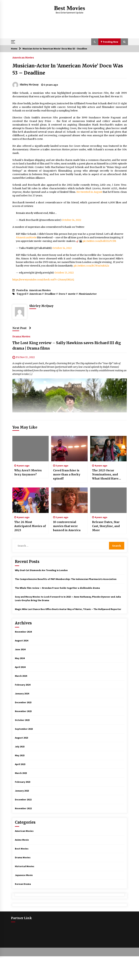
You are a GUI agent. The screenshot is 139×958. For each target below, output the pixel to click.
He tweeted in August (89, 191)
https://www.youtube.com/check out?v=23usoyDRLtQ (43, 279)
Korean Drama (23, 883)
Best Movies (69, 8)
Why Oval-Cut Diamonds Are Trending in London (41, 570)
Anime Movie (22, 839)
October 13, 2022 (64, 272)
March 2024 (21, 675)
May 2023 (20, 755)
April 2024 (20, 667)
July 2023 (20, 746)
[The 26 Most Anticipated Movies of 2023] (30, 500)
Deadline (50, 293)
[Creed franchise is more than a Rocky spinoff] (69, 448)
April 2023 (20, 764)
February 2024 (22, 684)
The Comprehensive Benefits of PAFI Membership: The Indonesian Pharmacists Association (65, 579)
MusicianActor (88, 293)
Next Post (19, 328)
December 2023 (23, 702)
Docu (62, 293)
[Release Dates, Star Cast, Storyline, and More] (108, 500)
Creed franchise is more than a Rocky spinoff (66, 474)
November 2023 (23, 711)
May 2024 (20, 658)
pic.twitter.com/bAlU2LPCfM (99, 241)
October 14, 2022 (71, 219)
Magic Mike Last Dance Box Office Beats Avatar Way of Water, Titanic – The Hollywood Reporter (68, 609)
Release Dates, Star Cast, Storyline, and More (106, 526)
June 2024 (20, 649)
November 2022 (23, 808)
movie (72, 293)
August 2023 (21, 737)
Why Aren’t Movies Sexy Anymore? (28, 472)
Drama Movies (21, 336)
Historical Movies (24, 866)
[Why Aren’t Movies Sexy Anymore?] (30, 448)
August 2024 (21, 640)
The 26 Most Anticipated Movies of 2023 (30, 526)
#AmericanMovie (26, 237)
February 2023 (22, 781)
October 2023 (22, 720)
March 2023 (21, 773)
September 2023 (24, 728)
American (35, 293)
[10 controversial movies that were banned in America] (69, 500)
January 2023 (22, 790)
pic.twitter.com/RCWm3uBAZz (91, 265)
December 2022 (23, 799)
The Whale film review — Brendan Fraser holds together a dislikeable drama (57, 587)
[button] (94, 41)
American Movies (23, 57)
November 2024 (23, 631)
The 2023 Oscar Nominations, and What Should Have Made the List (105, 475)
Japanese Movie (24, 875)
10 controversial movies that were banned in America (67, 526)
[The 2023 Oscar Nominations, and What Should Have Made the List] (108, 448)
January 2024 (22, 693)
